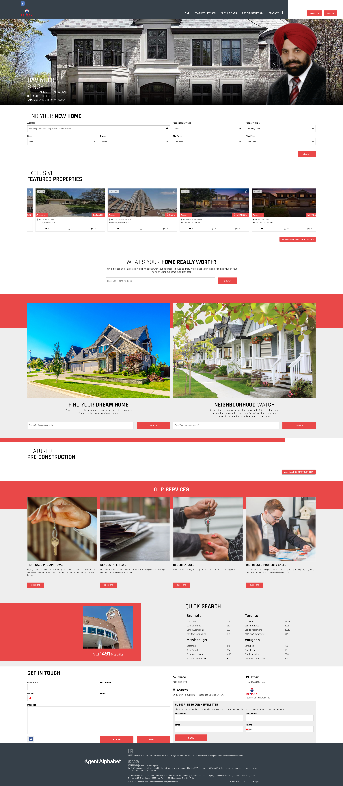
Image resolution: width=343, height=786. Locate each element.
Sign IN (330, 13)
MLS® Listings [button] (229, 13)
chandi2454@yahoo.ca (51, 100)
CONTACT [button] (274, 13)
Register (314, 13)
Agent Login (254, 782)
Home (186, 13)
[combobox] (98, 129)
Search (306, 153)
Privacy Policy (234, 782)
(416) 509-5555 (43, 96)
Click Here (35, 585)
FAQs (244, 782)
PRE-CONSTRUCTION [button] (252, 13)
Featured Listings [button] (205, 13)
